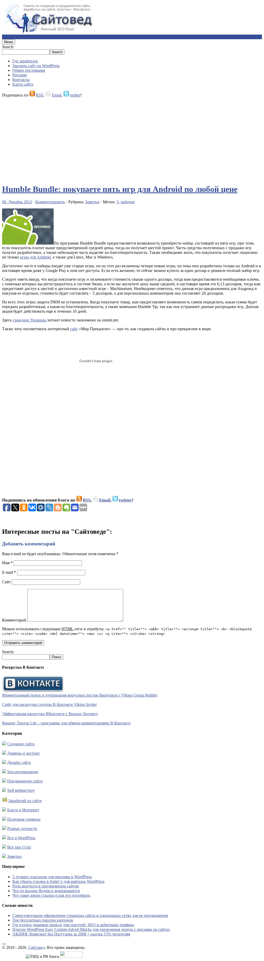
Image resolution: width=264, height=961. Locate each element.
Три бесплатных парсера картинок (42, 920)
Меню (8, 42)
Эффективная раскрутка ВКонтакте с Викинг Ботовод (50, 714)
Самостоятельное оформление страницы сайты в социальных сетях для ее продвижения (90, 915)
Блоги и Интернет (23, 810)
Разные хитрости (22, 828)
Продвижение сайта (25, 781)
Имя (7, 563)
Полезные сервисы (23, 819)
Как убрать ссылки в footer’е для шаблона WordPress (58, 881)
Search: (8, 47)
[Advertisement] (132, 138)
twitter (75, 95)
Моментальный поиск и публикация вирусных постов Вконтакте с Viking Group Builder (79, 695)
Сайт (6, 582)
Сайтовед (36, 947)
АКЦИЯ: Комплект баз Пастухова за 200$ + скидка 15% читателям (71, 934)
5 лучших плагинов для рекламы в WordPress (52, 877)
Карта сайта (22, 84)
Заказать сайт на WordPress (36, 65)
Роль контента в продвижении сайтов (45, 886)
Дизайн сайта (19, 762)
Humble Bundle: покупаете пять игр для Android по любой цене (119, 189)
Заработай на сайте (25, 800)
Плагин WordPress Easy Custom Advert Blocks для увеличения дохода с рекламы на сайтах (91, 929)
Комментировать (50, 202)
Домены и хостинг (23, 753)
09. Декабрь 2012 (17, 202)
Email (56, 95)
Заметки (92, 202)
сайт (74, 329)
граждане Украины (30, 320)
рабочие (128, 202)
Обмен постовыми (28, 70)
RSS (39, 95)
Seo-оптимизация (22, 772)
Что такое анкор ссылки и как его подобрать (51, 895)
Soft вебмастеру (21, 790)
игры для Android (35, 257)
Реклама (19, 75)
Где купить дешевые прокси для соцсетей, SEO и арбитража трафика (73, 925)
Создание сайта (21, 744)
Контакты (21, 79)
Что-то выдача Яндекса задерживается (46, 891)
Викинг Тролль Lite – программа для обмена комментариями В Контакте (66, 723)
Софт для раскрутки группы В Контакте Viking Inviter (49, 704)
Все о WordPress (21, 838)
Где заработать (25, 61)
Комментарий (14, 620)
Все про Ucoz (19, 847)
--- (4, 943)
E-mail (9, 572)
